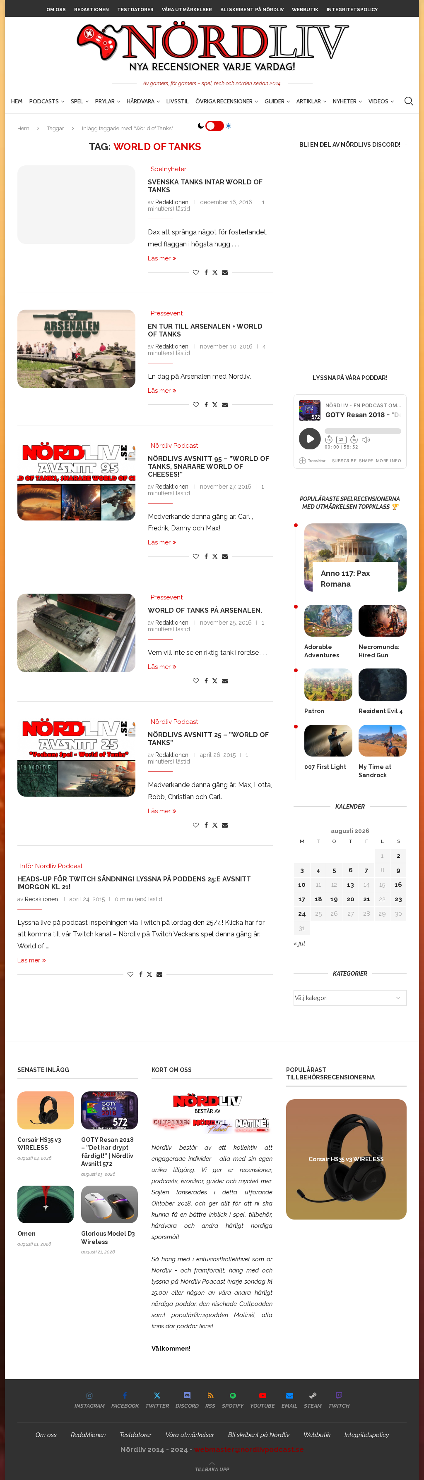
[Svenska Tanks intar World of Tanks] (76, 204)
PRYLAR (105, 101)
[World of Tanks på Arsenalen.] (76, 633)
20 (350, 899)
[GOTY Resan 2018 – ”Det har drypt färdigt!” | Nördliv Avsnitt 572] (109, 1110)
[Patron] (328, 684)
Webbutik (305, 9)
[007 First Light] (328, 741)
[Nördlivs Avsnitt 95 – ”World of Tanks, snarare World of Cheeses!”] (76, 481)
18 (318, 899)
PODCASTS (44, 101)
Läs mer (159, 258)
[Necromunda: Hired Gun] (383, 621)
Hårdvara (140, 101)
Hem (17, 101)
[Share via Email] (225, 272)
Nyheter (345, 101)
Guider (274, 101)
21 (366, 899)
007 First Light (325, 767)
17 (302, 899)
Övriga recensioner (224, 101)
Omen (26, 1233)
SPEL (77, 101)
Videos (378, 101)
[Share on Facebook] (206, 272)
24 (302, 913)
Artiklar (308, 101)
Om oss (56, 9)
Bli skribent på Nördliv (252, 9)
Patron (314, 711)
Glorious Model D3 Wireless (108, 1237)
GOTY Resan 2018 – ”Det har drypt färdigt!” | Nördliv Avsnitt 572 (107, 1151)
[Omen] (45, 1204)
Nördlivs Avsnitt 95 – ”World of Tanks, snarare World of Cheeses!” (208, 466)
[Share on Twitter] (215, 272)
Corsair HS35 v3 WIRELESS (39, 1143)
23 (398, 899)
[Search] (409, 101)
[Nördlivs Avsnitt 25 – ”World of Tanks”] (76, 757)
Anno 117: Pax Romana (345, 578)
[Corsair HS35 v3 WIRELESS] (45, 1110)
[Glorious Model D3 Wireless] (109, 1204)
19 (334, 899)
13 (350, 884)
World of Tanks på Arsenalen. (205, 610)
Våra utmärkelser (187, 9)
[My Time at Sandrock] (383, 741)
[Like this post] (196, 272)
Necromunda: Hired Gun (379, 651)
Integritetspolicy (352, 9)
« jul (299, 943)
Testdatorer (135, 9)
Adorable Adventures (321, 651)
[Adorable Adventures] (328, 621)
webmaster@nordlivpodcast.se (249, 1449)
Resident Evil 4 (381, 711)
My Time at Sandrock (375, 771)
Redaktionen (91, 9)
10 (302, 884)
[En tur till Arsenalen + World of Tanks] (76, 349)
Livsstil (177, 101)
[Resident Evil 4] (383, 684)
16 (398, 884)
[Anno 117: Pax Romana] (355, 557)
